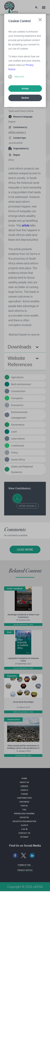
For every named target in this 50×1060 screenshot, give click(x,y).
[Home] (11, 6)
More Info (19, 76)
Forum (24, 794)
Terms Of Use (24, 865)
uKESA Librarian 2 (17, 132)
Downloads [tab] (19, 346)
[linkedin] (32, 855)
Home (24, 778)
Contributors (24, 797)
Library (24, 786)
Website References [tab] (20, 361)
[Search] (36, 7)
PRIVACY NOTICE (25, 870)
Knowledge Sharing (24, 813)
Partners (24, 801)
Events (24, 790)
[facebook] (15, 855)
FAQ (24, 809)
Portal (24, 805)
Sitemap (24, 837)
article (25, 225)
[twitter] (23, 855)
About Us (24, 782)
